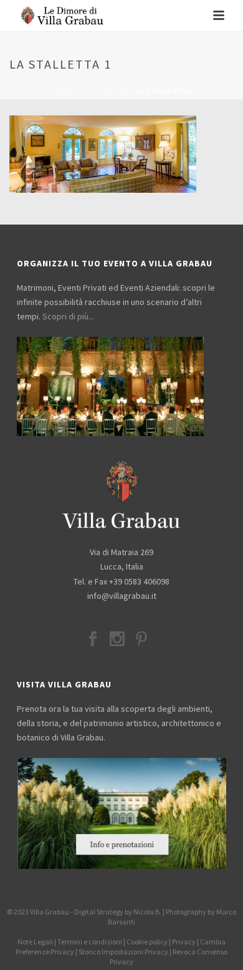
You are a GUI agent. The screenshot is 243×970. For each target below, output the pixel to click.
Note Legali (35, 941)
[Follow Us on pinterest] (141, 640)
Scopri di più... (68, 316)
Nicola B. (147, 911)
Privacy (184, 941)
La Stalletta (104, 91)
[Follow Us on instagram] (117, 640)
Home (61, 91)
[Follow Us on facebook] (92, 640)
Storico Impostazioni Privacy (123, 951)
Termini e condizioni (89, 941)
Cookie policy (147, 941)
